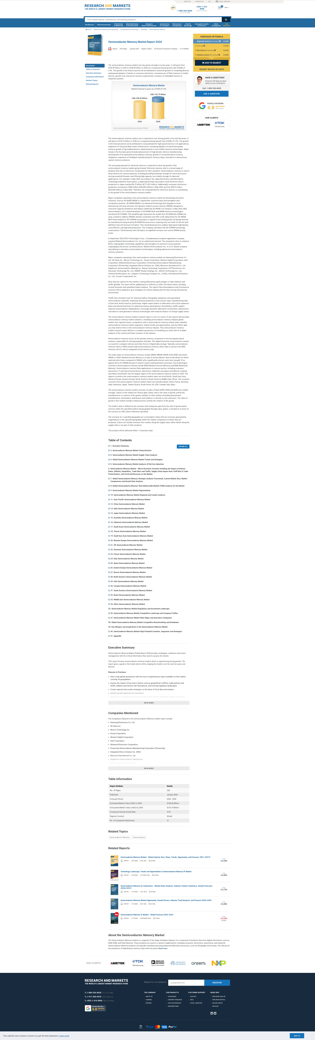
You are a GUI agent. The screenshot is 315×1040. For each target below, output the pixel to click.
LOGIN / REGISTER (224, 1)
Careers (149, 1000)
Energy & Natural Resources (149, 25)
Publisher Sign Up (218, 996)
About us (149, 996)
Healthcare (89, 25)
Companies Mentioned (95, 77)
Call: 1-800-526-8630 (211, 88)
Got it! (297, 1036)
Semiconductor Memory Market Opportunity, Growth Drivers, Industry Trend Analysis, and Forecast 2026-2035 (166, 900)
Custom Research (174, 1003)
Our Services (226, 25)
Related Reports (92, 84)
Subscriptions (173, 1006)
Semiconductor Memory (119, 837)
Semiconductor (139, 837)
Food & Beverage (188, 25)
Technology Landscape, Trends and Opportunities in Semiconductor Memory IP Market (156, 871)
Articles (215, 1006)
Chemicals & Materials (118, 25)
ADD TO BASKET (211, 62)
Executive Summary (93, 73)
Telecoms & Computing (176, 25)
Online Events (217, 1003)
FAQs (192, 1000)
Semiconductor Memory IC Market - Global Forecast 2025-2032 (147, 915)
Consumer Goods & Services (202, 25)
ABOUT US (187, 1)
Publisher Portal (218, 1000)
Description (90, 66)
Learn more (64, 1036)
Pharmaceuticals (104, 25)
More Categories (216, 25)
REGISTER (217, 983)
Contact (193, 996)
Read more (149, 703)
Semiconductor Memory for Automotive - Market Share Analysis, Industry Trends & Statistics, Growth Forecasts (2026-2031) (166, 887)
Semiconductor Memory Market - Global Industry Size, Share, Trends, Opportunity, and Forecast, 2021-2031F (165, 857)
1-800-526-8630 (184, 11)
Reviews (149, 1003)
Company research (175, 1000)
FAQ (209, 1)
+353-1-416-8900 (202, 8)
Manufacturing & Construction (132, 25)
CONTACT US (199, 1)
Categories (172, 996)
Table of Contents (93, 69)
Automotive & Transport (164, 25)
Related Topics (92, 80)
